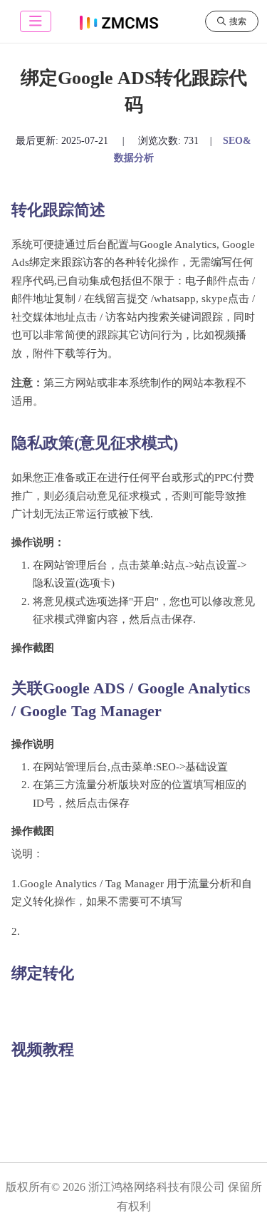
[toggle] (35, 21)
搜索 (237, 21)
